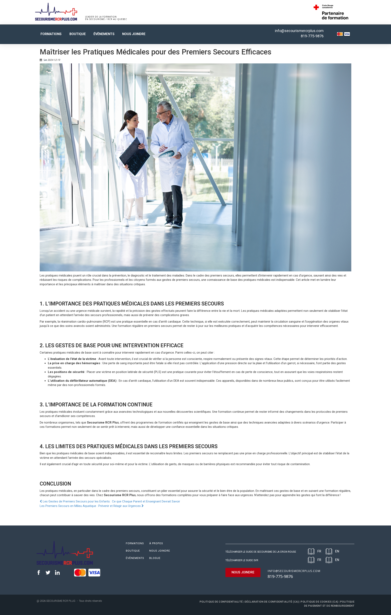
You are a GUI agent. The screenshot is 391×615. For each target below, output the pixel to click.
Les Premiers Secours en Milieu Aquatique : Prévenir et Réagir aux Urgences (91, 506)
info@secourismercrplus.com (299, 31)
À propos (156, 543)
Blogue (154, 558)
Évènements (103, 34)
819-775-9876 (312, 36)
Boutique (77, 34)
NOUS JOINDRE (243, 572)
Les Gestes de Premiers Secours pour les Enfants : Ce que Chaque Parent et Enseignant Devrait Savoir (111, 501)
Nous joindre (133, 34)
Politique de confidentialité (221, 601)
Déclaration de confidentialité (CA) (272, 601)
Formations (51, 34)
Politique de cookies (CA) (319, 601)
